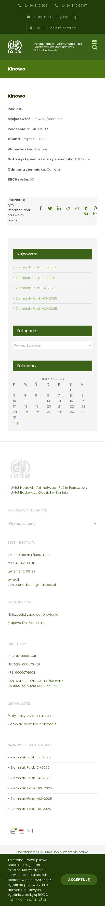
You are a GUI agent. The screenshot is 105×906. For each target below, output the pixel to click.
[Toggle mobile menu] (94, 41)
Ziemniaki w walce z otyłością (32, 724)
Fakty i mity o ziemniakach (29, 715)
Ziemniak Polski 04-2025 (36, 287)
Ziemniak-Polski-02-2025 (36, 308)
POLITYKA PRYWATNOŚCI (27, 899)
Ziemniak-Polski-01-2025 (31, 808)
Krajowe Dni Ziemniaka (27, 622)
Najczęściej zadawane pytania (33, 614)
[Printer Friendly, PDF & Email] (22, 829)
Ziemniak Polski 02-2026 (36, 267)
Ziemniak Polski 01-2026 (35, 277)
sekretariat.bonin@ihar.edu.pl (32, 584)
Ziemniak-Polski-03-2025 (36, 298)
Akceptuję (79, 879)
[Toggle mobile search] (94, 47)
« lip (16, 422)
